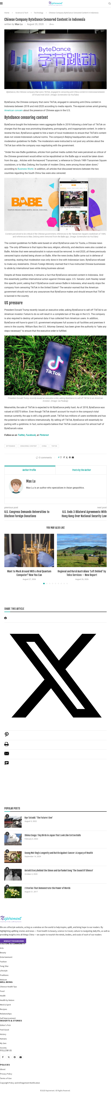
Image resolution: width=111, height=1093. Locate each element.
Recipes (3, 1009)
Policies (5, 1064)
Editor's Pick (5, 1025)
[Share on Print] (6, 745)
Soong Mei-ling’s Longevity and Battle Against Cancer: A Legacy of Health (59, 852)
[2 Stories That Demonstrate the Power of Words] (13, 892)
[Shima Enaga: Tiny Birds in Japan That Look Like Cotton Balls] (13, 839)
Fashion (3, 962)
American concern (13, 110)
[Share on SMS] (6, 764)
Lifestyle (4, 971)
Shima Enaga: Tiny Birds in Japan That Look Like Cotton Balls (53, 835)
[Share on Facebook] (64, 457)
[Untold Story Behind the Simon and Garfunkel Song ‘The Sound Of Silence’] (13, 875)
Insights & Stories (11, 1020)
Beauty (3, 953)
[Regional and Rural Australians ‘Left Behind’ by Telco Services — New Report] (82, 550)
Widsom (3, 980)
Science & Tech (21, 13)
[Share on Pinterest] (6, 736)
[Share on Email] (6, 755)
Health (2, 996)
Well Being (6, 982)
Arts (2, 948)
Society (3, 1048)
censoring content (28, 446)
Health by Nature (7, 1000)
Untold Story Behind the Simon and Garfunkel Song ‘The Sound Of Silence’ (59, 870)
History (3, 1034)
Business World (25, 168)
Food (2, 991)
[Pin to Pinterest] (70, 457)
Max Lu (19, 24)
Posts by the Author (81, 470)
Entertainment (6, 957)
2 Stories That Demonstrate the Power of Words (47, 888)
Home (6, 13)
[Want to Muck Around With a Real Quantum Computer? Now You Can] (29, 550)
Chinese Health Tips (8, 987)
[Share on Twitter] (67, 457)
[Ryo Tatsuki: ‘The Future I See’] (13, 822)
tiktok (54, 446)
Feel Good (4, 1030)
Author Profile (29, 470)
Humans (3, 1039)
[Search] (109, 3)
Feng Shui (4, 966)
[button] (8, 558)
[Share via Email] (73, 457)
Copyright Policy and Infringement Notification (20, 1083)
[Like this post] (61, 457)
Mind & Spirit (5, 1005)
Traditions (4, 975)
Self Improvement (8, 1018)
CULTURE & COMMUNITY (12, 943)
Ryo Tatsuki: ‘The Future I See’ (39, 817)
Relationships (6, 1014)
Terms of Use (6, 1078)
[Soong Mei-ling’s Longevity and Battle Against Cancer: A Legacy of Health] (13, 857)
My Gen (3, 1043)
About (2, 1069)
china (44, 446)
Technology (38, 13)
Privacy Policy (6, 1074)
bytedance (10, 446)
